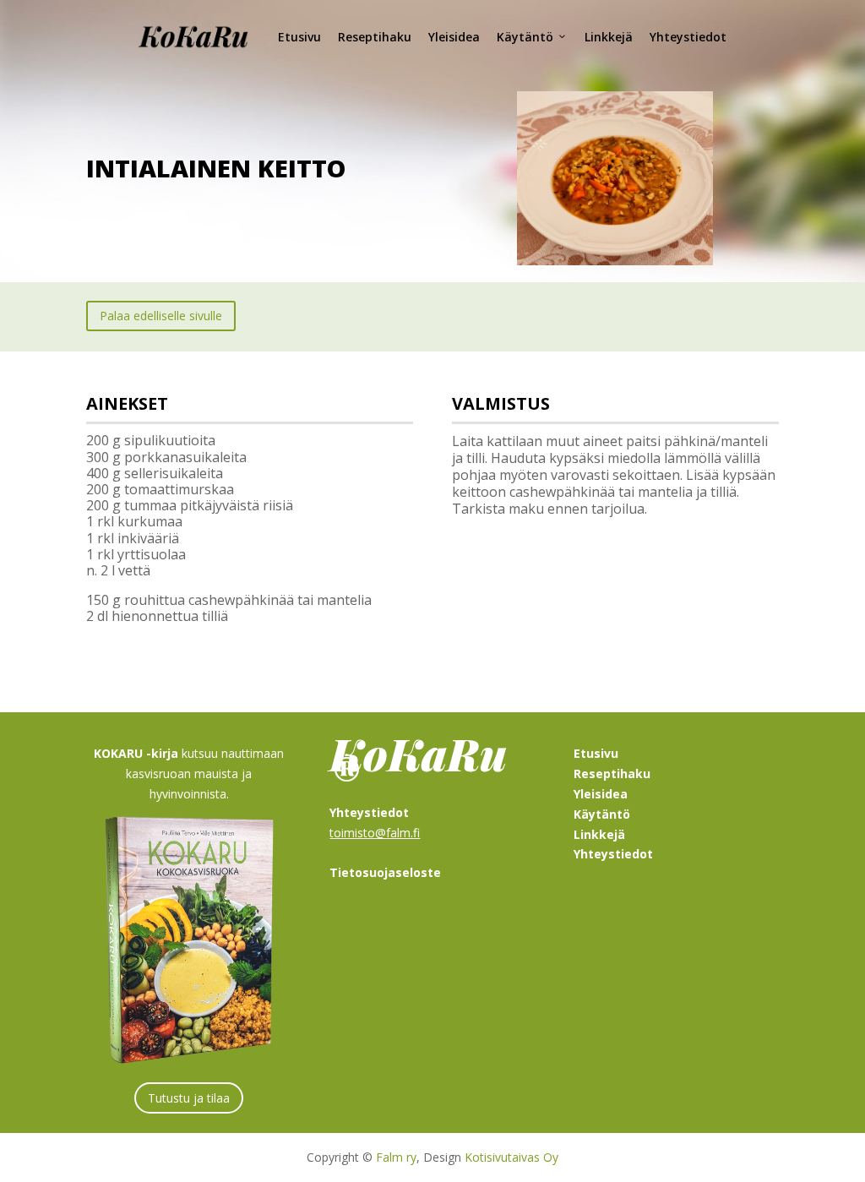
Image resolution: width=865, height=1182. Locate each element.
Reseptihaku (374, 37)
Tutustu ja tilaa (189, 1098)
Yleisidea (454, 37)
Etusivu (299, 37)
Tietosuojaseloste (385, 872)
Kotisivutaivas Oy (511, 1157)
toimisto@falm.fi (374, 833)
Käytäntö (525, 37)
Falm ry (396, 1157)
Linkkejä (609, 37)
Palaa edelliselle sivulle (161, 316)
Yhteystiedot (688, 37)
